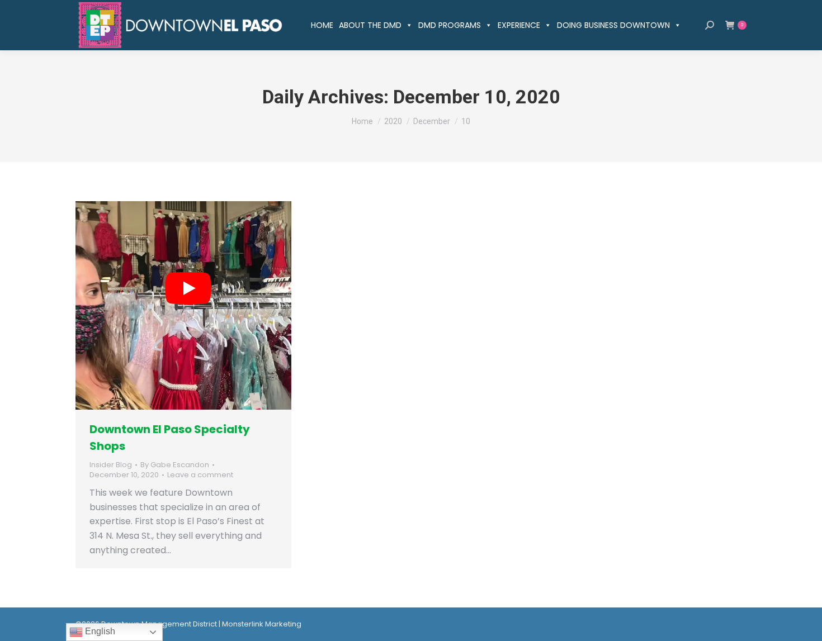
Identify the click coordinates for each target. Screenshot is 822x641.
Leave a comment (200, 475)
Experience (519, 25)
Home (322, 25)
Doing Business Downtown (613, 25)
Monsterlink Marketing (261, 624)
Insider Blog (110, 464)
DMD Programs (449, 25)
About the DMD (370, 25)
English (99, 631)
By (174, 465)
